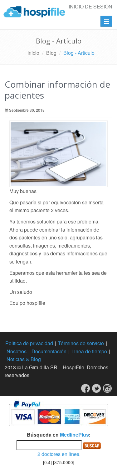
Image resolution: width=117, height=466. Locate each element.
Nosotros (17, 351)
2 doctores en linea (58, 454)
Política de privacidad (29, 343)
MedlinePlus (74, 434)
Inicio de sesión (90, 6)
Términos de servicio (81, 343)
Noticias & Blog (24, 359)
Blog (51, 52)
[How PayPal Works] (58, 412)
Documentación (49, 351)
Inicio (33, 52)
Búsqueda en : (58, 434)
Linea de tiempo (89, 351)
